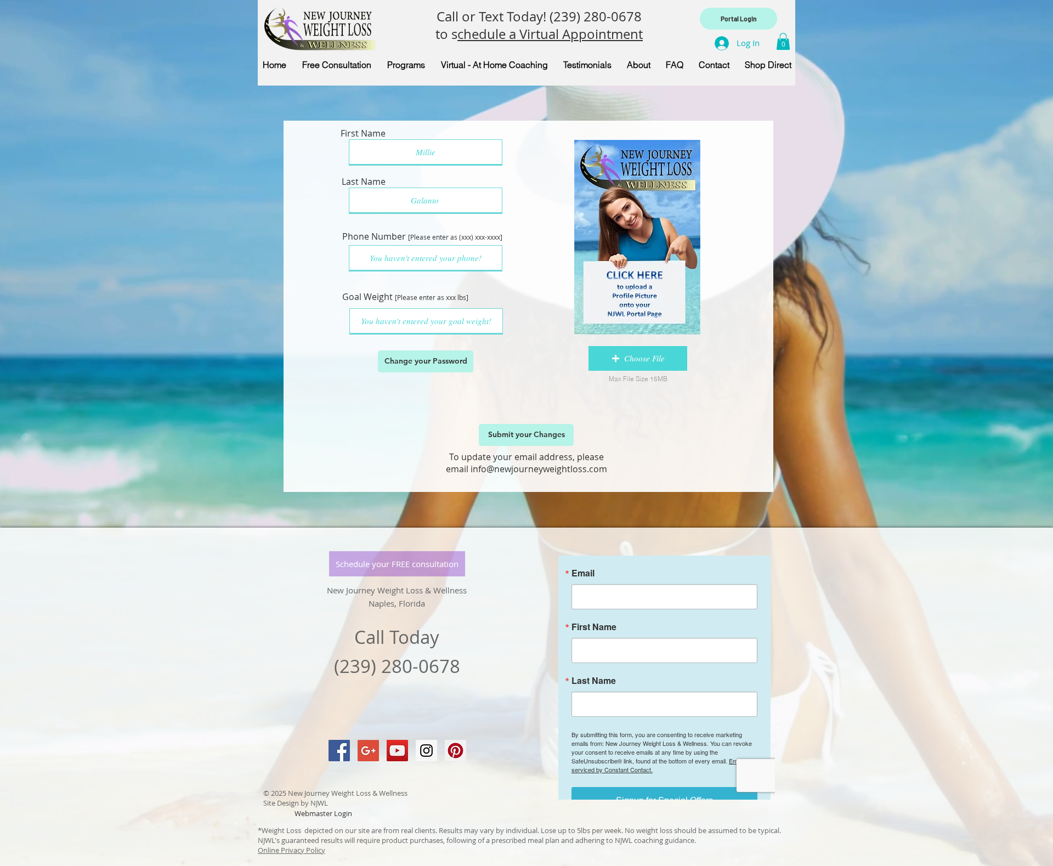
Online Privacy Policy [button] (291, 850)
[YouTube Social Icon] (397, 750)
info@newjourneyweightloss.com (539, 469)
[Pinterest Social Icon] (455, 750)
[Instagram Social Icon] (426, 750)
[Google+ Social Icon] (368, 750)
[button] (783, 41)
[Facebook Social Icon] (339, 750)
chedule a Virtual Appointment (550, 34)
